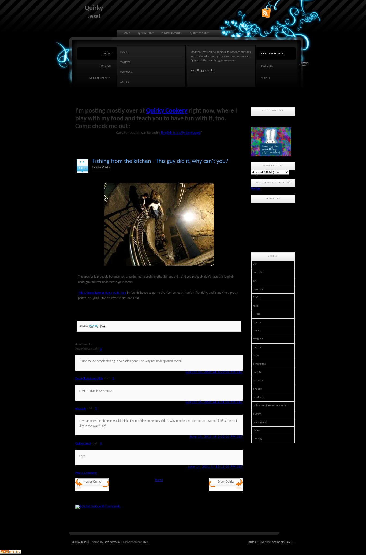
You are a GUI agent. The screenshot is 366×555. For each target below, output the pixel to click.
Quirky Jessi (83, 443)
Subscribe (267, 66)
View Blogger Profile (203, 70)
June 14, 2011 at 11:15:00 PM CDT (215, 466)
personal (258, 380)
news (256, 355)
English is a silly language (180, 133)
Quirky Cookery (199, 33)
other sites (259, 364)
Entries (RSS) (255, 542)
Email (124, 52)
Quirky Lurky (146, 33)
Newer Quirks (92, 481)
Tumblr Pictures (172, 33)
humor (257, 322)
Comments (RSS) (281, 542)
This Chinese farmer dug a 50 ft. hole (102, 293)
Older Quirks (226, 481)
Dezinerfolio (112, 542)
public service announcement (271, 405)
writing (257, 438)
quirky (257, 413)
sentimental (260, 422)
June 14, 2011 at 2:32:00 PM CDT (216, 436)
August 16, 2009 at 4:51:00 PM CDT (214, 402)
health (257, 314)
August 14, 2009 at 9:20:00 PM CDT (214, 372)
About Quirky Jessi (272, 53)
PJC (255, 264)
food (256, 305)
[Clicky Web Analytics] (10, 552)
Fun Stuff (106, 66)
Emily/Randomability (89, 378)
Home (126, 33)
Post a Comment (86, 473)
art (254, 281)
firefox (257, 297)
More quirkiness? (100, 78)
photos (257, 389)
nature (257, 347)
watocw (80, 408)
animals (257, 272)
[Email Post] (102, 326)
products (258, 397)
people (93, 326)
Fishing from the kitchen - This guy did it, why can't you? (160, 161)
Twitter (125, 62)
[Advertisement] (275, 227)
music (256, 330)
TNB (145, 542)
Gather (124, 82)
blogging (258, 289)
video (256, 430)
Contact (107, 53)
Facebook (126, 72)
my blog (258, 339)
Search (265, 78)
